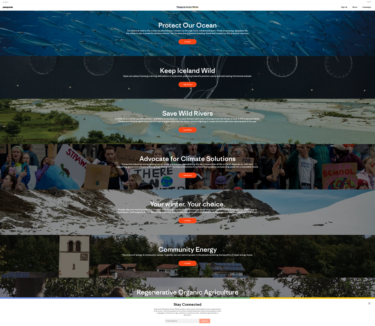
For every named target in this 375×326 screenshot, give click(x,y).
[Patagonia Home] (57, 7)
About (354, 7)
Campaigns (366, 7)
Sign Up (344, 7)
